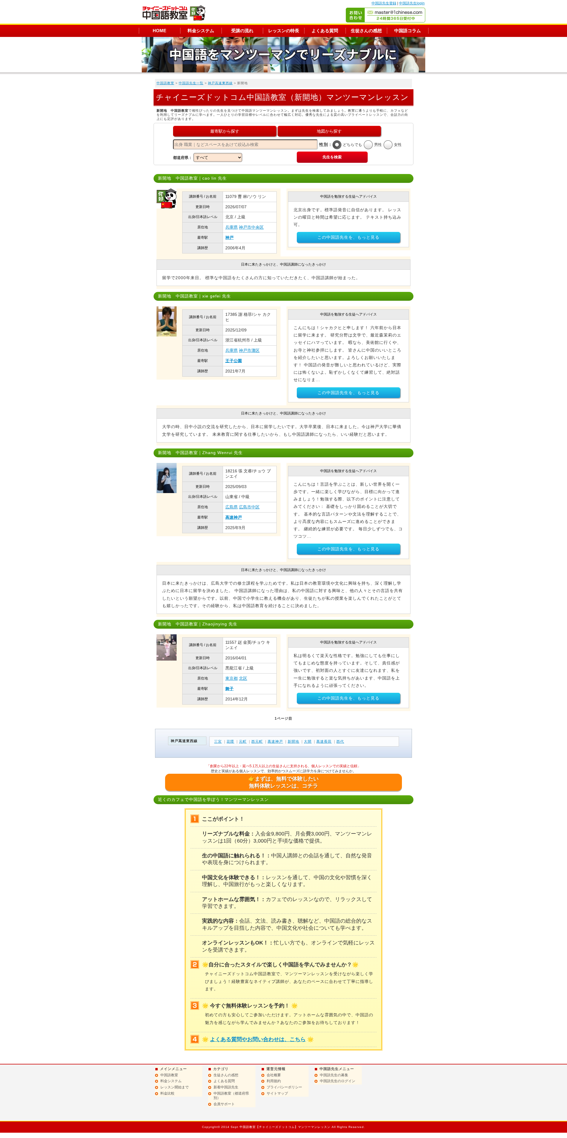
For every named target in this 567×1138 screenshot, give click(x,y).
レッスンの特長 (283, 30)
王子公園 (233, 360)
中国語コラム (407, 30)
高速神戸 (233, 517)
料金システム (201, 30)
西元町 (257, 741)
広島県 (231, 507)
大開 (308, 741)
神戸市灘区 (249, 350)
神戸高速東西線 (220, 83)
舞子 (229, 688)
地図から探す (329, 131)
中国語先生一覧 (191, 83)
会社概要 (274, 1075)
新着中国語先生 (226, 1087)
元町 (243, 741)
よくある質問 (325, 30)
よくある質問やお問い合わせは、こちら (258, 1039)
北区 (243, 678)
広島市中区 (249, 507)
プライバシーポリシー (284, 1087)
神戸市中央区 (251, 227)
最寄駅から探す (224, 131)
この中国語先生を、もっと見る (348, 237)
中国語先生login (412, 3)
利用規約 (274, 1081)
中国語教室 (165, 83)
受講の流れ (242, 30)
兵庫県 (231, 227)
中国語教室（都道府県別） (231, 1095)
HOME (159, 30)
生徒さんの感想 (366, 30)
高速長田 (324, 741)
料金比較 (167, 1093)
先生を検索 (332, 157)
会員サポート (224, 1104)
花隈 (230, 741)
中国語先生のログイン (337, 1081)
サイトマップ (277, 1093)
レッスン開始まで (174, 1087)
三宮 (218, 741)
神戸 (229, 237)
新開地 (293, 741)
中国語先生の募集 (334, 1075)
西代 (340, 741)
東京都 (231, 678)
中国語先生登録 (384, 3)
